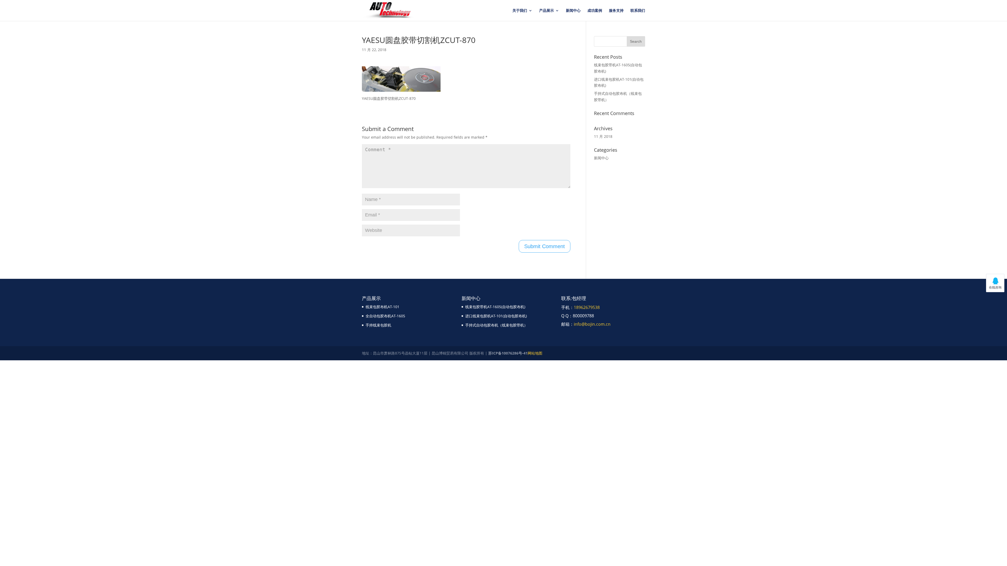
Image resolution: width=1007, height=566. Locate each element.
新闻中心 (573, 11)
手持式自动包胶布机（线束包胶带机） (496, 325)
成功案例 (594, 11)
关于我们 (519, 11)
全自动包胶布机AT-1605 (385, 315)
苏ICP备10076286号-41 (508, 353)
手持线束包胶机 (378, 325)
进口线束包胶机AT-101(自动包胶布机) (496, 315)
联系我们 (637, 11)
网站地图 (535, 353)
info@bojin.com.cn (592, 324)
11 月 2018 (603, 136)
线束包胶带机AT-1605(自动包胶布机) (495, 306)
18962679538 (587, 307)
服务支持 (616, 11)
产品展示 (546, 11)
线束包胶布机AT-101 (382, 306)
